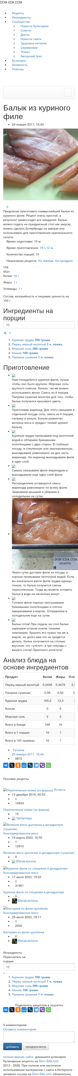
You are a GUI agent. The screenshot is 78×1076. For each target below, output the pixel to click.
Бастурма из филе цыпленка (23, 932)
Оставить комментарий (19, 1029)
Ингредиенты (21, 17)
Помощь (17, 69)
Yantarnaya (23, 818)
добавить (12, 1046)
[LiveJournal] (30, 765)
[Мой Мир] (24, 765)
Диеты (24, 34)
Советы (25, 30)
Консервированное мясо (20, 833)
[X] (12, 765)
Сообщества (21, 21)
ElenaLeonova (25, 861)
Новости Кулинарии (34, 26)
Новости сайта (30, 39)
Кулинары (18, 60)
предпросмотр (36, 1046)
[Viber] (42, 765)
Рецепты (17, 13)
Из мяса (59, 789)
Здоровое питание (33, 43)
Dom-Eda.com (49, 1061)
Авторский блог (31, 56)
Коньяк (25, 353)
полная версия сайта (18, 1056)
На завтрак (45, 260)
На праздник (64, 260)
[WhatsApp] (48, 765)
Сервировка (28, 47)
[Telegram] (36, 765)
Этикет (25, 52)
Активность (19, 64)
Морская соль (30, 348)
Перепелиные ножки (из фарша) (26, 809)
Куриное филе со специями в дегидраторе (33, 892)
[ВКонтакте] (5, 765)
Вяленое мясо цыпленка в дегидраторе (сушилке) (39, 852)
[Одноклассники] (18, 765)
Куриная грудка (31, 340)
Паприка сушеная (33, 357)
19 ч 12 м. (47, 247)
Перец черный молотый (37, 344)
